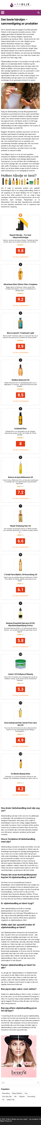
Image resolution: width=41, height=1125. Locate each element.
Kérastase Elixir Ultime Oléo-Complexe (20, 284)
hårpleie (22, 1096)
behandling (6, 1093)
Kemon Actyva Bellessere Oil (20, 477)
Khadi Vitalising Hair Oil (20, 526)
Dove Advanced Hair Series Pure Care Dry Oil (20, 724)
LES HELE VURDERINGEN (20, 257)
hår (15, 1096)
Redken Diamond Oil (20, 380)
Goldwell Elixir (20, 428)
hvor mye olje (7, 1096)
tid (3, 1099)
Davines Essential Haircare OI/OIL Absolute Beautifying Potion (20, 624)
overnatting (31, 1096)
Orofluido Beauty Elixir (20, 774)
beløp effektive (17, 1093)
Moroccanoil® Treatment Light (20, 333)
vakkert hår (11, 1099)
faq (26, 1093)
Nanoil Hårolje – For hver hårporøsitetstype (20, 236)
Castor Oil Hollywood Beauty (20, 674)
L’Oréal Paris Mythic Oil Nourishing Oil (20, 574)
